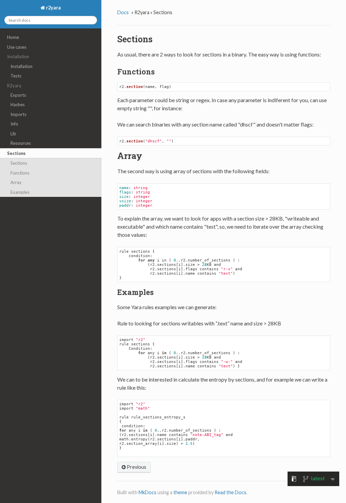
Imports (18, 114)
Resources (20, 143)
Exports (18, 95)
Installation (21, 66)
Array (16, 182)
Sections (16, 153)
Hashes (17, 104)
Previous (136, 467)
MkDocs (147, 492)
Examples (19, 192)
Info (14, 124)
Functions (19, 173)
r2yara (53, 7)
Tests (15, 75)
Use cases (16, 47)
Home (13, 37)
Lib (13, 133)
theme (180, 492)
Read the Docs (230, 492)
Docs (123, 12)
